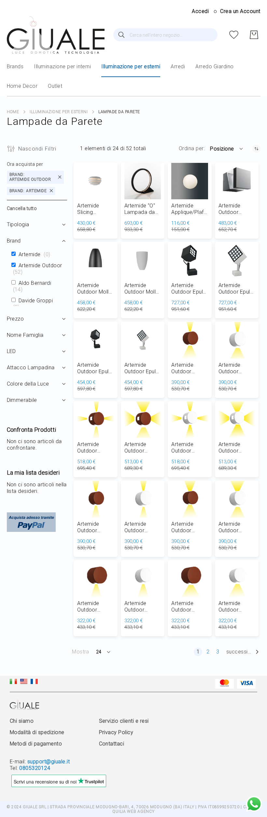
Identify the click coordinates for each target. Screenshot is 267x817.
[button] (226, 148)
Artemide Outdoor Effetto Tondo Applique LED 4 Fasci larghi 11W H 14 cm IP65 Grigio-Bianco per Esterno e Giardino (236, 447)
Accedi (200, 11)
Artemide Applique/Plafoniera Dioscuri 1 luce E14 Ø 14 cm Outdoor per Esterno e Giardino (189, 209)
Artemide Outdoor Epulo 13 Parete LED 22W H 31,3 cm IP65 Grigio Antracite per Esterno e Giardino (95, 368)
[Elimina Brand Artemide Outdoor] (59, 177)
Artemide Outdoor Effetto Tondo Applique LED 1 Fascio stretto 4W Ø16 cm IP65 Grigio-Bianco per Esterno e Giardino (142, 606)
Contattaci (111, 744)
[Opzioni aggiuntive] (31, 530)
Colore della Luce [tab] (28, 384)
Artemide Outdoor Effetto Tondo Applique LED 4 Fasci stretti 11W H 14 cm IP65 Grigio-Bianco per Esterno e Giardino (189, 447)
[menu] (133, 77)
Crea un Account (240, 11)
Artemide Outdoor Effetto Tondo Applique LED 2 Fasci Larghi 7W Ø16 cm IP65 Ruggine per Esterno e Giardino (189, 527)
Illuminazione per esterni (59, 112)
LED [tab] (11, 351)
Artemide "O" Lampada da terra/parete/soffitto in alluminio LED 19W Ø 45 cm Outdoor (141, 209)
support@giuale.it (48, 761)
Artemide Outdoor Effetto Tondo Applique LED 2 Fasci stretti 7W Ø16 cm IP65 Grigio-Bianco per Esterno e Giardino (142, 527)
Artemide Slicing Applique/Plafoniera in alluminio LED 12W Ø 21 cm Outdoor (95, 209)
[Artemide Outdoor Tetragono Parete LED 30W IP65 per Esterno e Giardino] (236, 181)
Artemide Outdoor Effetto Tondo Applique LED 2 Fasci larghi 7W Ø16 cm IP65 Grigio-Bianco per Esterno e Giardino (236, 527)
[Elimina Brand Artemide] (51, 191)
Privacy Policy (116, 732)
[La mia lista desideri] (233, 34)
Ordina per (191, 148)
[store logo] (56, 35)
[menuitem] (15, 66)
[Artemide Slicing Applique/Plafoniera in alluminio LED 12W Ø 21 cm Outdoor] (95, 181)
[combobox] (165, 34)
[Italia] (13, 682)
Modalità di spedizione (37, 732)
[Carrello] (253, 34)
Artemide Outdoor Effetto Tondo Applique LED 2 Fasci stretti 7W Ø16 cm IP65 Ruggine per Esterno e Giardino (95, 527)
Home (13, 112)
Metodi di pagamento (36, 744)
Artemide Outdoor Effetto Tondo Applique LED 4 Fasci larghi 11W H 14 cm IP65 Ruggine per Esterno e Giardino (142, 447)
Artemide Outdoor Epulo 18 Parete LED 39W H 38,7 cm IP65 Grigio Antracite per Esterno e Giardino (189, 288)
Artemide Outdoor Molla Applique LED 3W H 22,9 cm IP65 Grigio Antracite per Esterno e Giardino (94, 288)
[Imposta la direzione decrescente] (256, 149)
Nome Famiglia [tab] (25, 335)
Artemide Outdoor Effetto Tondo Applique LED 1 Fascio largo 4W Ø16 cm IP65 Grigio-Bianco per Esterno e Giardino (236, 606)
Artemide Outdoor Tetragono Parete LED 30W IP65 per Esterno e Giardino (235, 209)
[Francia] (34, 682)
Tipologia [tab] (18, 224)
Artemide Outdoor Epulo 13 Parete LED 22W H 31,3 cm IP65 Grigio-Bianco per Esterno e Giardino (141, 368)
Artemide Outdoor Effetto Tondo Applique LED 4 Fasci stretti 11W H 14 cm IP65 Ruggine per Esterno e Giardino (95, 447)
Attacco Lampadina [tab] (31, 367)
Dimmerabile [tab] (22, 400)
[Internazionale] (23, 682)
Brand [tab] (14, 241)
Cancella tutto (22, 208)
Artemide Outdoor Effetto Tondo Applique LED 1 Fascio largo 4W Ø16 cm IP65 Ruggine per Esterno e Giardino (189, 606)
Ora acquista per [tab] (25, 164)
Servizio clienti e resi (124, 721)
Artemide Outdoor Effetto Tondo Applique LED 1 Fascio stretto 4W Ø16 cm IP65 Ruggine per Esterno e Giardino (95, 606)
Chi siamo (22, 721)
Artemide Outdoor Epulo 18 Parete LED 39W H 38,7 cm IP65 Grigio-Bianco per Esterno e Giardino (235, 288)
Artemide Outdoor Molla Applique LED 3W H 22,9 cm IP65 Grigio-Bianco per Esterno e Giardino (141, 288)
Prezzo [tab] (15, 319)
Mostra (80, 652)
